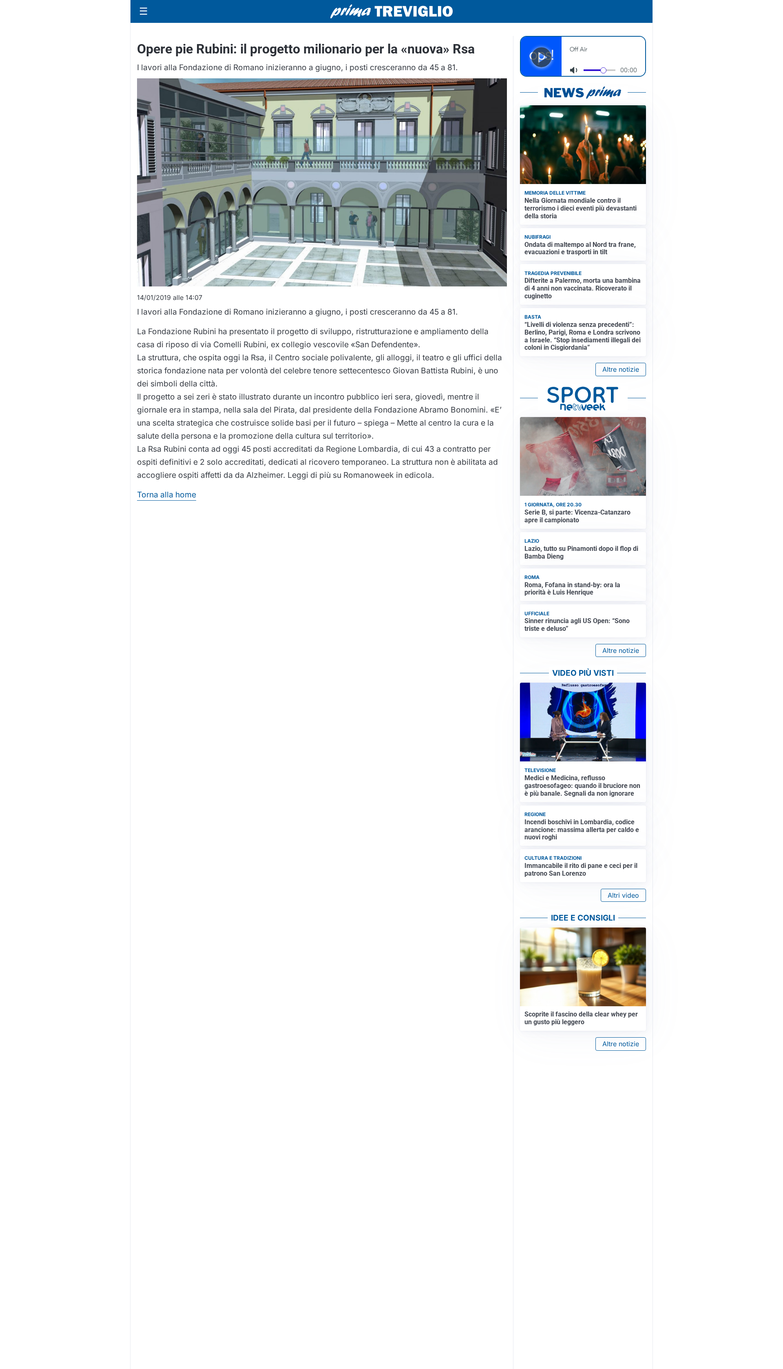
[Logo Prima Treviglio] (391, 11)
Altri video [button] (623, 895)
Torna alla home (166, 494)
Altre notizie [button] (620, 369)
